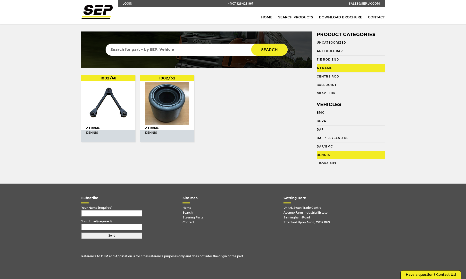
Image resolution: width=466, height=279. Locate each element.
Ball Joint (327, 85)
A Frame (324, 68)
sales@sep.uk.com (364, 3)
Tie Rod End (328, 59)
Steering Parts (193, 217)
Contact (376, 17)
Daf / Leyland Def (333, 138)
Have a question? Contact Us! (431, 275)
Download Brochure (340, 17)
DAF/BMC (325, 146)
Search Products (295, 17)
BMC (321, 112)
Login (127, 3)
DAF (320, 129)
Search (269, 49)
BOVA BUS (327, 163)
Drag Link (326, 93)
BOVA (321, 121)
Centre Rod (328, 76)
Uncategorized (331, 42)
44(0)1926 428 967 (240, 3)
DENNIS (323, 155)
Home (266, 17)
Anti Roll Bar (330, 51)
